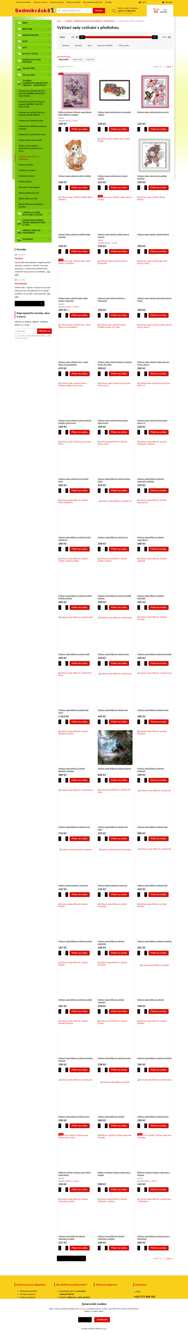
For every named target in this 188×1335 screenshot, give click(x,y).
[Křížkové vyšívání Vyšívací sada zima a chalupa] (154, 1151)
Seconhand (28, 239)
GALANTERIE (29, 68)
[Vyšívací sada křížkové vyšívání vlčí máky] (115, 806)
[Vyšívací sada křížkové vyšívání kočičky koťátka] (115, 574)
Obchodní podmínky (23, 2)
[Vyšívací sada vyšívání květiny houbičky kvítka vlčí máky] (115, 341)
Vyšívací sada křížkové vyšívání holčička (154, 941)
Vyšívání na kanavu (27, 170)
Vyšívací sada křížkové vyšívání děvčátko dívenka (71, 769)
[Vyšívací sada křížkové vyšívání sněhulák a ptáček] (75, 1215)
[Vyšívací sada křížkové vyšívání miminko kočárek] (75, 1037)
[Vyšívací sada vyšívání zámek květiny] (154, 213)
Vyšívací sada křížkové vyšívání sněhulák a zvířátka (150, 480)
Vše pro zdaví (29, 75)
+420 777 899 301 (126, 10)
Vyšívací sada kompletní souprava (73, 885)
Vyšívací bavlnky (26, 165)
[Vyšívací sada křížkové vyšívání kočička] (75, 920)
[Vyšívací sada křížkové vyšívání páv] (115, 689)
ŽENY (25, 23)
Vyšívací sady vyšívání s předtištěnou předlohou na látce (30, 148)
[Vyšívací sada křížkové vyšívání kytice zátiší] (115, 457)
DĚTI (25, 47)
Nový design (21, 283)
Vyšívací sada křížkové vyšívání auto (74, 1116)
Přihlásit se (44, 331)
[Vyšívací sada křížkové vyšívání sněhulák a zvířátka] (154, 457)
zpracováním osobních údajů (36, 336)
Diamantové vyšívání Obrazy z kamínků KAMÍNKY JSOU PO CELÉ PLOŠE (32, 104)
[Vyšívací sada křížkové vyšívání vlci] (115, 516)
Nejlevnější (77, 59)
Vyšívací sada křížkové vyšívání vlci (113, 537)
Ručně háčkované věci (28, 198)
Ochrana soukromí (40, 2)
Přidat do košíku (80, 129)
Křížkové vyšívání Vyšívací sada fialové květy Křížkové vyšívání (74, 113)
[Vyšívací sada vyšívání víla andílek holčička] (154, 155)
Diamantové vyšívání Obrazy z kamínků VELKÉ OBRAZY (32, 113)
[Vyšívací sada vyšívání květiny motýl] (154, 91)
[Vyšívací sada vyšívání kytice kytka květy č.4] (154, 399)
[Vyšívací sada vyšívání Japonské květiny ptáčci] (154, 277)
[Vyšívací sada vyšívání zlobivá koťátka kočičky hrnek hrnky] (75, 399)
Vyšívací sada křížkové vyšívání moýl (153, 710)
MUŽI (25, 41)
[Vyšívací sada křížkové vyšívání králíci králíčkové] (75, 516)
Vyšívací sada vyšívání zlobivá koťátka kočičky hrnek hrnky (74, 421)
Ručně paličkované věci (29, 193)
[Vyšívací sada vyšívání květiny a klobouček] (115, 277)
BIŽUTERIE (27, 29)
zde (104, 1328)
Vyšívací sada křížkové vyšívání (150, 1000)
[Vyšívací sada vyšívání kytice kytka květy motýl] (115, 399)
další (169, 66)
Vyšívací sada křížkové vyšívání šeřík (74, 654)
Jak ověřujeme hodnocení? (92, 2)
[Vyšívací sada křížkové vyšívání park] (115, 633)
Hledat (98, 10)
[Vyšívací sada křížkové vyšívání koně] (75, 806)
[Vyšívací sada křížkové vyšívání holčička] (154, 920)
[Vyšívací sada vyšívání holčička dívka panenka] (75, 213)
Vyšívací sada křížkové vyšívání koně (74, 827)
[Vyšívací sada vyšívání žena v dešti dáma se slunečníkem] (75, 341)
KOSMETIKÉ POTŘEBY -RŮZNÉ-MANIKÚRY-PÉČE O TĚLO (34, 222)
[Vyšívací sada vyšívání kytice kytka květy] (75, 457)
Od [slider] (82, 37)
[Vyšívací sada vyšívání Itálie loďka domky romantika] (75, 277)
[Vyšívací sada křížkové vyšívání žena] (154, 1095)
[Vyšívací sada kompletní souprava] (75, 864)
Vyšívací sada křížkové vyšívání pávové (114, 768)
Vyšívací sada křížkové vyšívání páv (113, 710)
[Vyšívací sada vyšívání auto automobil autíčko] (115, 91)
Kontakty (108, 2)
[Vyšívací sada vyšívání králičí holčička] (75, 155)
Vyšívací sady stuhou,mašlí (30, 140)
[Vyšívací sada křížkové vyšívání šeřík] (75, 633)
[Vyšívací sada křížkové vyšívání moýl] (154, 689)
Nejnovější (63, 59)
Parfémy (19, 258)
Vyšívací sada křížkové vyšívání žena (152, 1116)
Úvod (59, 21)
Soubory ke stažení (73, 2)
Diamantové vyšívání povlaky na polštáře (33, 127)
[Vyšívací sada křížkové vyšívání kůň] (154, 806)
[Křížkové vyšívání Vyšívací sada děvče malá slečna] (75, 1151)
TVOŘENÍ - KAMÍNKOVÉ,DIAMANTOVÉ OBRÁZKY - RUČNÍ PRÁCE (35, 83)
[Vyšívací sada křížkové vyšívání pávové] (115, 747)
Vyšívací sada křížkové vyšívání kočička (75, 941)
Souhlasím (102, 1319)
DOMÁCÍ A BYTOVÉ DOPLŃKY (32, 60)
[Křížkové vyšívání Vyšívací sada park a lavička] (115, 1151)
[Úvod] (34, 11)
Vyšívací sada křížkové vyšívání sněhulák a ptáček (71, 1237)
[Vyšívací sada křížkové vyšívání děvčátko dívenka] (75, 747)
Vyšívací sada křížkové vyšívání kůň (152, 827)
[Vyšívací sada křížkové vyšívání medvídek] (115, 920)
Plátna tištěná (25, 181)
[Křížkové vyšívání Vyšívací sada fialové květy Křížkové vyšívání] (75, 91)
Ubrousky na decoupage (29, 187)
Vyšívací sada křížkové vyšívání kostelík (154, 654)
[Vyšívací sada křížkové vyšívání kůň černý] (75, 689)
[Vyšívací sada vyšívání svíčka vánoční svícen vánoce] (154, 341)
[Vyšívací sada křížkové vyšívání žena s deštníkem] (154, 1215)
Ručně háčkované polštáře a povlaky (31, 205)
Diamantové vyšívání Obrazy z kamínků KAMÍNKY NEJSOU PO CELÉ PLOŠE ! (32, 93)
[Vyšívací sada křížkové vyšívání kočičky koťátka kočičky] (75, 574)
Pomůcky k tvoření (27, 176)
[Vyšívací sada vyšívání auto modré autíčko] (115, 155)
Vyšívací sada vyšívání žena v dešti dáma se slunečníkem (73, 363)
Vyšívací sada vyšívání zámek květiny (153, 234)
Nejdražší (90, 59)
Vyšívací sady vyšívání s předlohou (29, 157)
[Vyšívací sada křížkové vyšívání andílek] (75, 978)
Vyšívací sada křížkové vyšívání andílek (75, 1000)
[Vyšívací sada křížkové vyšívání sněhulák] (154, 574)
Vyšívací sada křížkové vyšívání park (113, 654)
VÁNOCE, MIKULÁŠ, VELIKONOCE (32, 231)
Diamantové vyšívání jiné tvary (32, 134)
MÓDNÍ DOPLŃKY (31, 35)
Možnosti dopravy (57, 2)
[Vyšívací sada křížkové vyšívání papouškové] (154, 516)
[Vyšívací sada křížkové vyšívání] (154, 978)
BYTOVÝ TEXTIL (30, 54)
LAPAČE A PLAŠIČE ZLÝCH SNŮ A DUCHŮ (32, 213)
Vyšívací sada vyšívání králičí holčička (74, 176)
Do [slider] (154, 37)
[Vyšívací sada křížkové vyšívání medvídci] (115, 978)
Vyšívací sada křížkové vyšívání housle (114, 1058)
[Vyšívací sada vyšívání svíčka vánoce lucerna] (115, 213)
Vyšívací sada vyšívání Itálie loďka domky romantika (73, 299)
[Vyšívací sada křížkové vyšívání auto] (75, 1095)
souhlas (82, 1309)
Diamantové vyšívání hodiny (31, 120)
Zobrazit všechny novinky (27, 303)
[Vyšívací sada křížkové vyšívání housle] (115, 1037)
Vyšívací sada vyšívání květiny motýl (153, 112)
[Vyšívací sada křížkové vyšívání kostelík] (154, 633)
